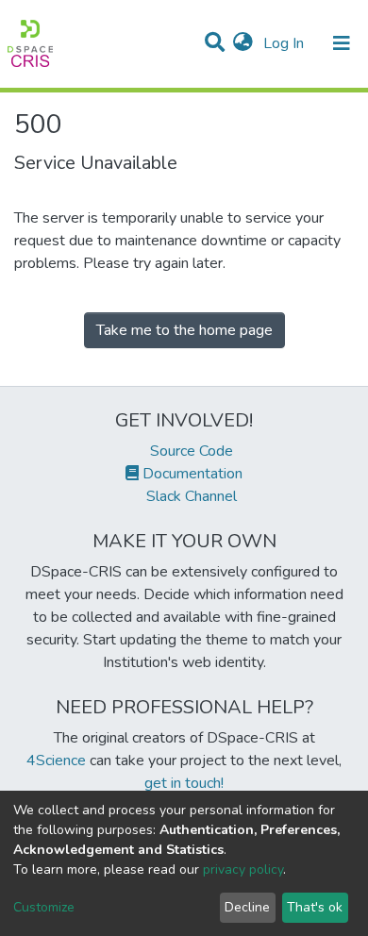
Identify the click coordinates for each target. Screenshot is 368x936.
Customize (44, 907)
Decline (247, 907)
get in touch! (184, 783)
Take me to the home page (184, 330)
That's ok (315, 907)
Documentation (191, 473)
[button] (242, 43)
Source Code (189, 451)
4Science (56, 760)
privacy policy (243, 869)
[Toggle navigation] (341, 43)
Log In (285, 43)
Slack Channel (189, 496)
